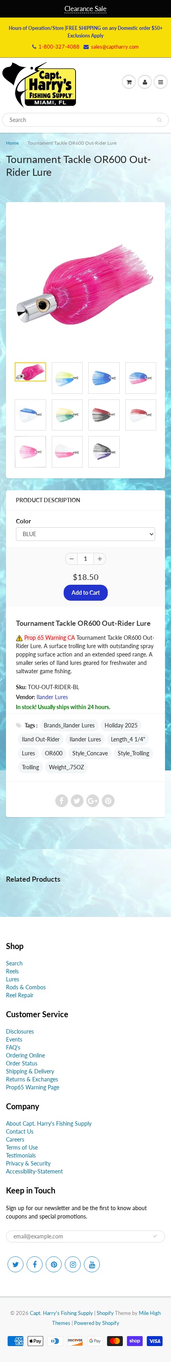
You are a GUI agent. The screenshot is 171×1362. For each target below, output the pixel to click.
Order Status (21, 1063)
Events (14, 1039)
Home (12, 143)
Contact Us (19, 1131)
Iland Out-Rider (41, 739)
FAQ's (13, 1047)
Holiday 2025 (121, 725)
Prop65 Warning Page (32, 1087)
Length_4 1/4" (128, 739)
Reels (12, 971)
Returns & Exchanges (32, 1079)
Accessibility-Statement (34, 1171)
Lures (28, 753)
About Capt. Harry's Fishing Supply (48, 1123)
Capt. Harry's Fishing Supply (61, 1313)
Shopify (105, 1313)
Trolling (30, 767)
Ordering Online (25, 1055)
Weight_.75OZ (66, 767)
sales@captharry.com (115, 46)
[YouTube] (92, 1264)
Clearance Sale (85, 8)
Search (14, 963)
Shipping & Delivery (30, 1071)
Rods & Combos (26, 987)
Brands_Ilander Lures (69, 725)
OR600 (53, 753)
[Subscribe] (155, 1236)
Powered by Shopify (96, 1323)
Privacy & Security (28, 1163)
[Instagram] (73, 1264)
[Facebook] (35, 1264)
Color (23, 521)
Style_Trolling (133, 753)
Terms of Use (22, 1147)
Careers (15, 1139)
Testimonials (21, 1155)
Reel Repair (19, 995)
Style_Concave (90, 753)
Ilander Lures (52, 697)
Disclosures (20, 1031)
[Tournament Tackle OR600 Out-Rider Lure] (85, 284)
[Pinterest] (54, 1264)
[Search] (159, 120)
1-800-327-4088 (59, 46)
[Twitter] (15, 1264)
